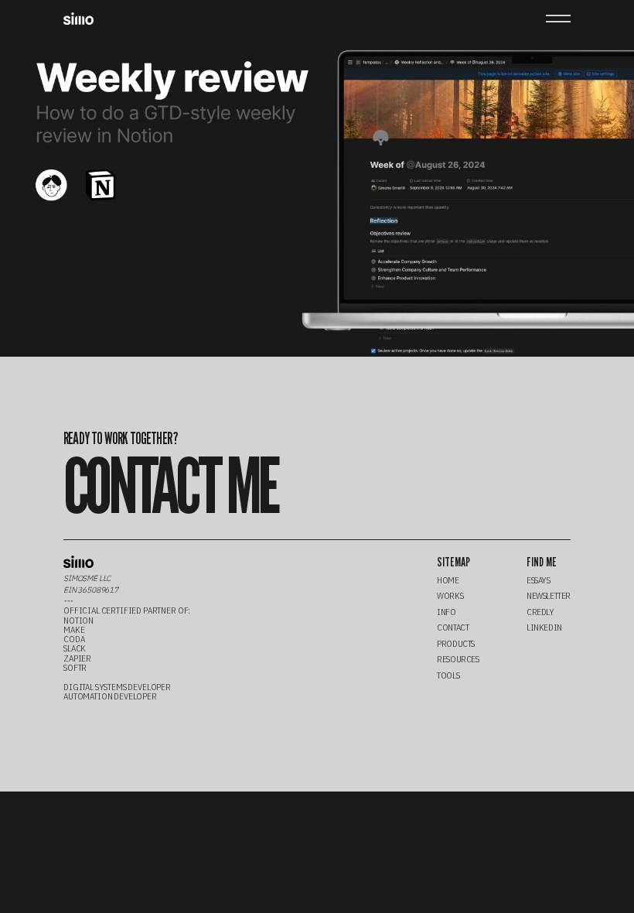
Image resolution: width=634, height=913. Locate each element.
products (456, 644)
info (446, 612)
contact (453, 627)
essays (538, 580)
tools (448, 675)
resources (458, 659)
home (447, 580)
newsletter (549, 596)
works (450, 596)
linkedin (544, 627)
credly (540, 612)
